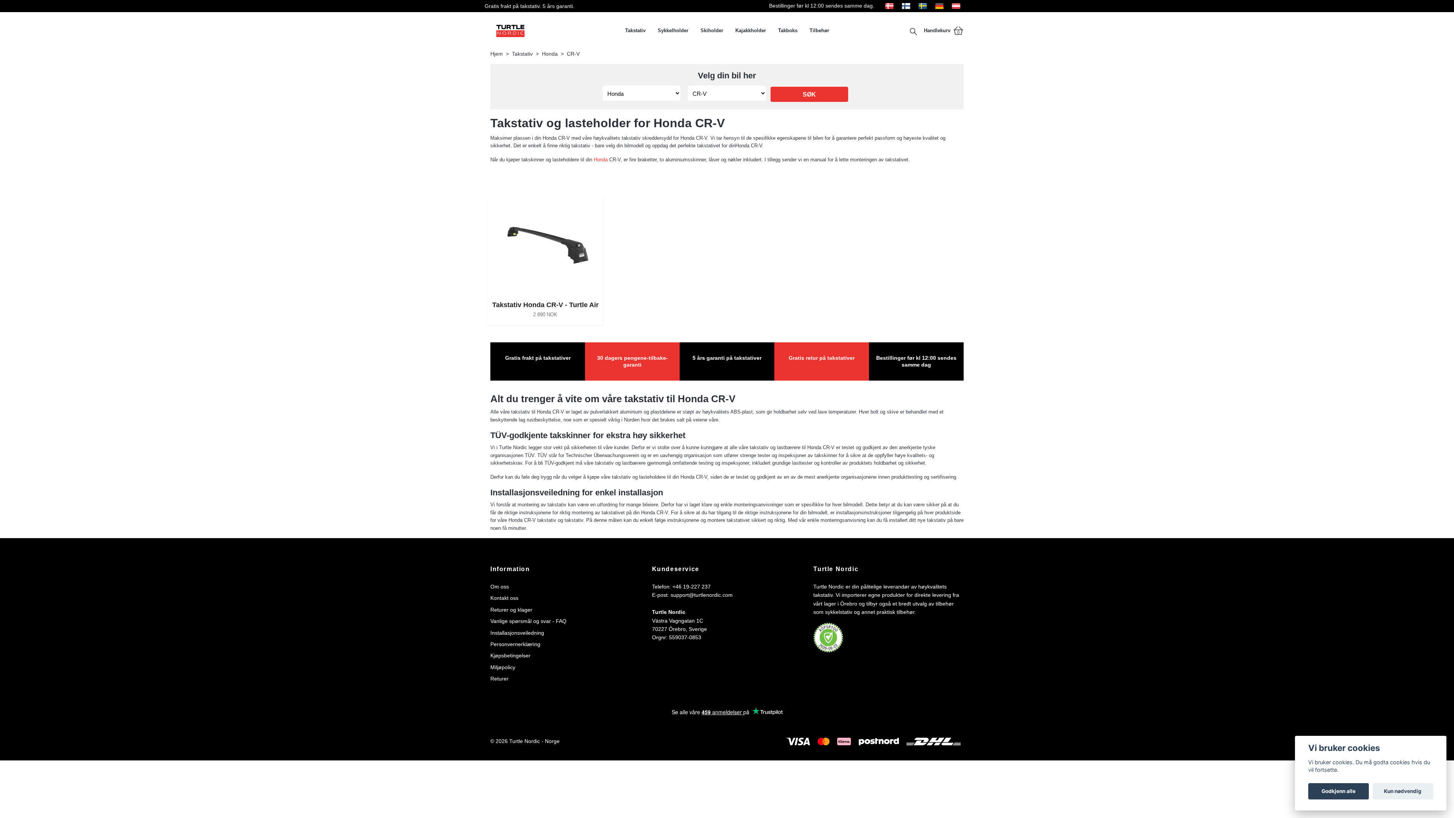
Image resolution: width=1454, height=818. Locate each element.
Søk (809, 94)
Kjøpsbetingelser (510, 656)
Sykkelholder (673, 30)
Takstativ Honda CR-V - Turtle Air (545, 305)
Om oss (499, 587)
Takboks (787, 30)
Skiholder (711, 30)
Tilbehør (819, 30)
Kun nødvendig (1402, 791)
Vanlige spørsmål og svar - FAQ (528, 621)
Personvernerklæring (515, 644)
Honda (550, 54)
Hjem (496, 54)
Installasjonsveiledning (517, 633)
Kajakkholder (750, 30)
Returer (499, 679)
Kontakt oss (504, 598)
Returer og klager (511, 610)
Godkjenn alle (1338, 791)
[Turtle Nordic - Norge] (555, 30)
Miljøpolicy (502, 667)
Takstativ (635, 30)
